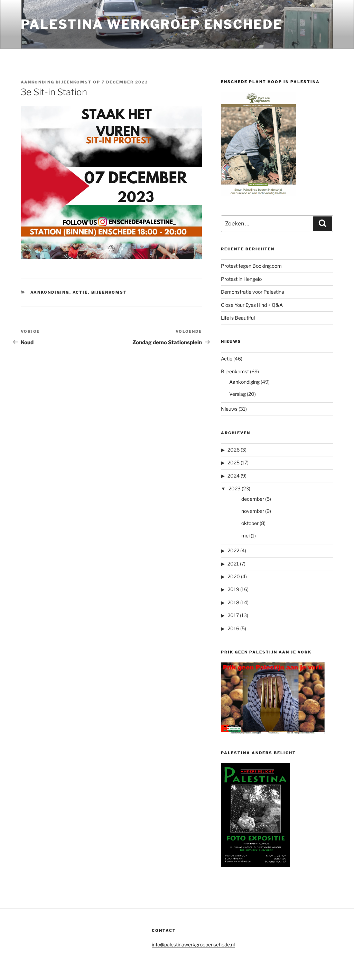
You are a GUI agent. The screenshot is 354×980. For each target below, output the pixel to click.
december (252, 499)
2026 (233, 450)
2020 (233, 576)
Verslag (237, 394)
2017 (233, 615)
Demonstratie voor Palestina (252, 292)
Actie (80, 292)
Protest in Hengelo (241, 279)
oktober (250, 523)
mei (245, 535)
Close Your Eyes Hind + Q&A (252, 305)
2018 (233, 602)
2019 (233, 589)
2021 (233, 564)
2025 (233, 462)
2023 (235, 488)
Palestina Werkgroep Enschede (151, 24)
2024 (233, 476)
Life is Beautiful (238, 318)
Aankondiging (49, 292)
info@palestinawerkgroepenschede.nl (193, 944)
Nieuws (229, 409)
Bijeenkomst (109, 292)
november (252, 511)
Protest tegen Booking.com (251, 266)
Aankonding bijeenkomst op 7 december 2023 (84, 82)
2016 (233, 628)
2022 (233, 550)
